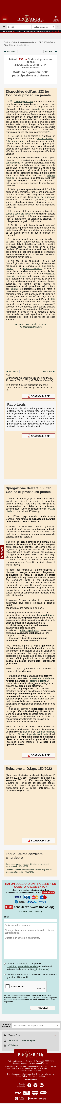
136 (53, 299)
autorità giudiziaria (23, 101)
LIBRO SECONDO (45, 42)
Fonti (6, 42)
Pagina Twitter (35, 1084)
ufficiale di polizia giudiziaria (32, 734)
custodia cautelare (42, 678)
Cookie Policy (21, 1076)
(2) (49, 131)
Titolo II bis (8, 45)
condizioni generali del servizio (22, 966)
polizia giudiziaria (46, 197)
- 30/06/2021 (29, 871)
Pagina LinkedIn (42, 1084)
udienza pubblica (29, 630)
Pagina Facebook (29, 1084)
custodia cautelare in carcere (20, 214)
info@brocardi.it (28, 1074)
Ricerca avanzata (58, 27)
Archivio (42, 1076)
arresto (34, 681)
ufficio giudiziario (15, 141)
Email (7, 917)
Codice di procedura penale (22, 42)
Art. (11, 52)
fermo (43, 681)
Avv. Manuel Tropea (39, 1063)
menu (4, 18)
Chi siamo (33, 1076)
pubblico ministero (32, 268)
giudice (9, 268)
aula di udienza (45, 138)
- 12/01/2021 (27, 865)
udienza (40, 109)
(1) (11, 101)
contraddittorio (13, 163)
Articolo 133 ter (23, 45)
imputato (14, 289)
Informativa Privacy (44, 1074)
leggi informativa (40, 969)
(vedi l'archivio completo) (30, 911)
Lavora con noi (30, 1079)
